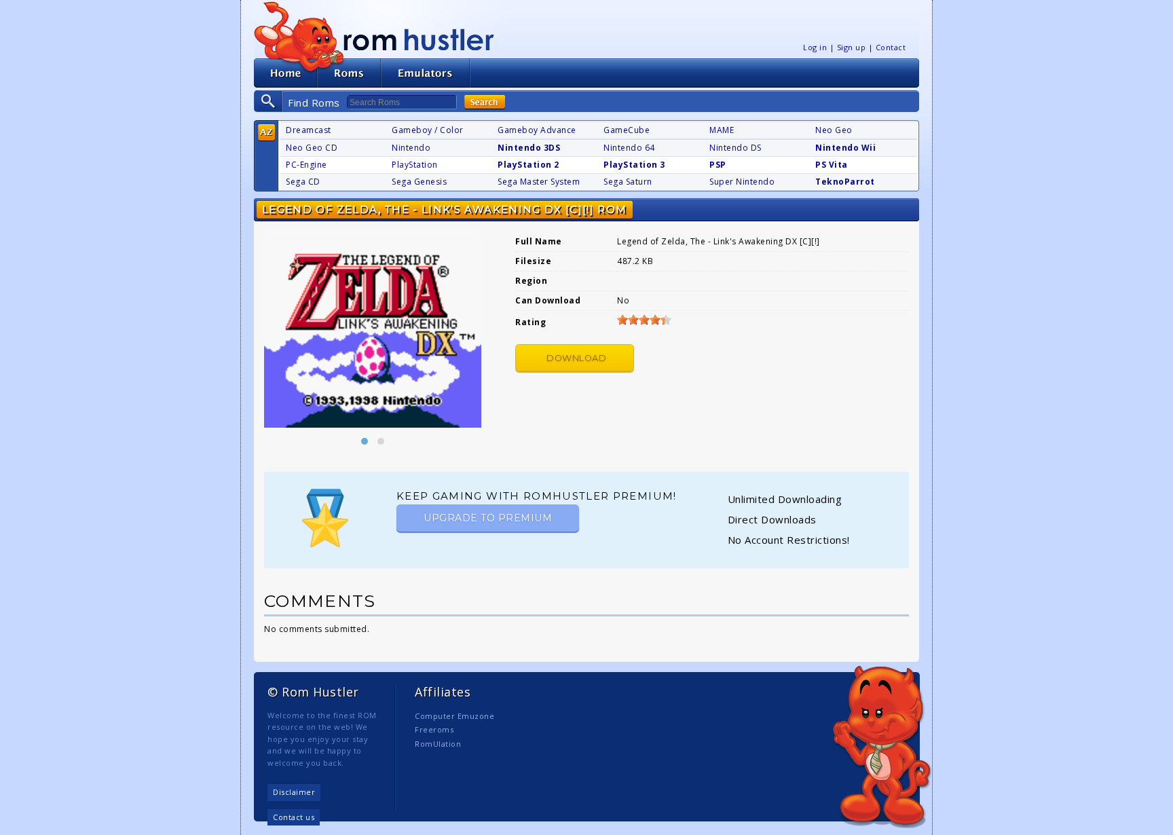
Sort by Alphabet (266, 132)
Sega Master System (539, 181)
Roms (349, 73)
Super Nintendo (742, 181)
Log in (815, 47)
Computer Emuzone (454, 716)
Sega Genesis (419, 181)
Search (484, 102)
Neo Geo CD (311, 147)
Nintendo (411, 147)
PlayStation (415, 164)
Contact (891, 47)
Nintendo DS (735, 147)
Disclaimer (294, 792)
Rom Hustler (418, 39)
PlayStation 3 (634, 164)
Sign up (851, 47)
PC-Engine (306, 164)
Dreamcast (308, 130)
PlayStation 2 (528, 164)
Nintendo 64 (629, 147)
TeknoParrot (845, 181)
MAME (721, 130)
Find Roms (314, 102)
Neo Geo (834, 130)
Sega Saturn (627, 181)
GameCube (626, 130)
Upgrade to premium (488, 518)
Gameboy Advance (537, 130)
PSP (717, 164)
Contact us (293, 817)
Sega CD (303, 181)
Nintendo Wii (845, 147)
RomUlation (438, 744)
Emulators (425, 73)
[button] (364, 441)
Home (285, 73)
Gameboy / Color (428, 130)
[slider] (644, 319)
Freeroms (434, 729)
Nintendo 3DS (529, 147)
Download (576, 358)
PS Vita (831, 164)
